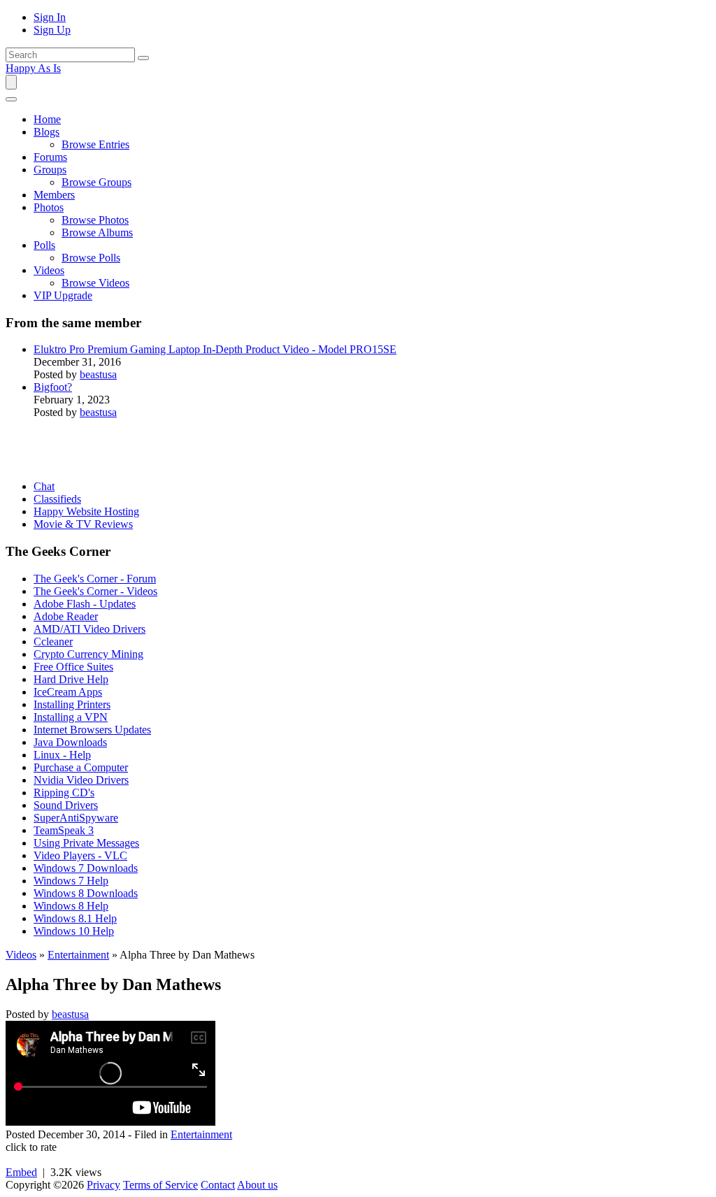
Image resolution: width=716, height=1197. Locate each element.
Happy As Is (33, 68)
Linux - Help (62, 755)
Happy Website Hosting (86, 511)
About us (257, 1185)
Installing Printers (72, 704)
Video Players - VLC (80, 855)
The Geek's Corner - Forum (95, 579)
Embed (21, 1172)
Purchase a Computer (81, 767)
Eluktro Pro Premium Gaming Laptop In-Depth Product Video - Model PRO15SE (215, 349)
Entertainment (78, 955)
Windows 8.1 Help (75, 918)
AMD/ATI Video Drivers (89, 629)
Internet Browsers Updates (92, 730)
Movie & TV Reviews (83, 524)
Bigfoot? (53, 387)
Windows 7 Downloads (86, 868)
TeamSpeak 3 (64, 830)
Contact (218, 1185)
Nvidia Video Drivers (81, 780)
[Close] (11, 99)
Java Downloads (70, 742)
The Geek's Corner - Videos (95, 591)
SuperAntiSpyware (76, 818)
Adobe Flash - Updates (85, 604)
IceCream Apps (68, 692)
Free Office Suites (73, 667)
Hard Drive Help (71, 679)
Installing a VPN (71, 717)
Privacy (103, 1185)
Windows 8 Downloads (86, 893)
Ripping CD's (64, 792)
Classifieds (57, 499)
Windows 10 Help (74, 931)
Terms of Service (160, 1185)
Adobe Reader (66, 616)
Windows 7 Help (71, 881)
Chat (44, 486)
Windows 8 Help (71, 906)
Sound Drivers (66, 805)
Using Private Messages (86, 843)
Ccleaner (53, 641)
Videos (21, 955)
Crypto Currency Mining (88, 654)
